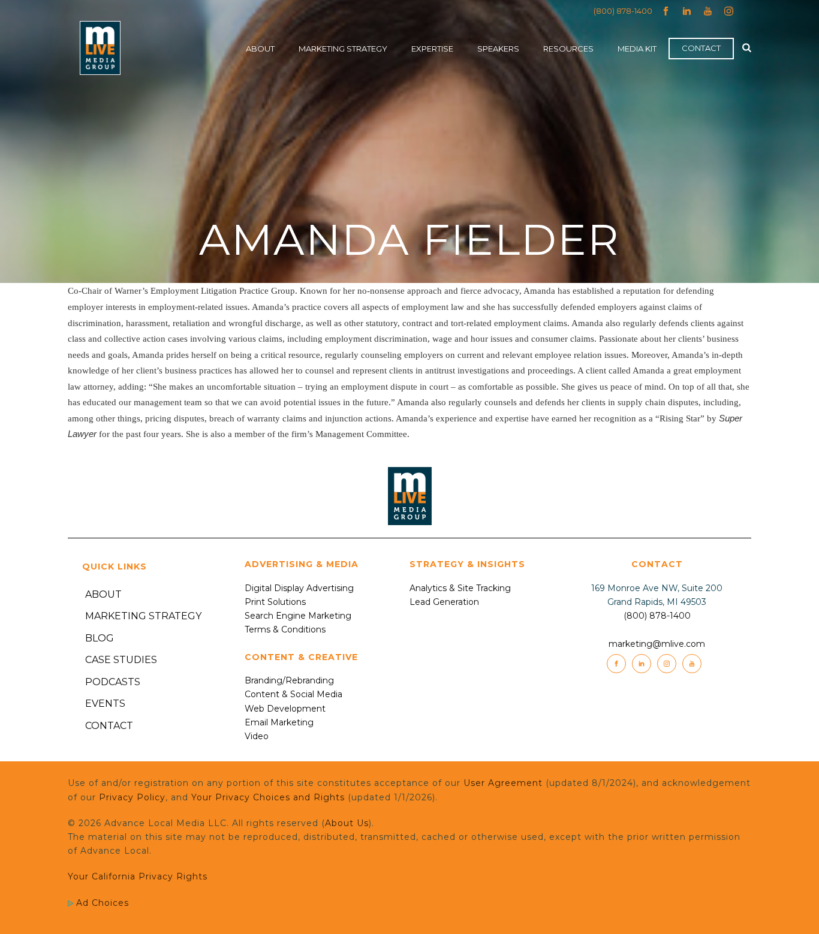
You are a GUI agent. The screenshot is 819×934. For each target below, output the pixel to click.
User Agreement (503, 783)
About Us (347, 823)
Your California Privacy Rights (137, 876)
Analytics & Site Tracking (460, 588)
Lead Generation (444, 601)
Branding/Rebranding (289, 680)
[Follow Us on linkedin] (641, 663)
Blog (99, 638)
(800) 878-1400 (623, 11)
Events (105, 703)
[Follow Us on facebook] (616, 663)
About (260, 48)
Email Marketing (279, 722)
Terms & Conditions (285, 629)
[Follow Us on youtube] (691, 663)
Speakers (498, 48)
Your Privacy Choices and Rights (268, 797)
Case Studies (121, 659)
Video (257, 736)
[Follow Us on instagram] (666, 663)
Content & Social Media (293, 694)
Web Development (285, 708)
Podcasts (112, 682)
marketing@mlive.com (657, 643)
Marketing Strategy (343, 48)
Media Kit (637, 48)
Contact (701, 48)
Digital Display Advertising (299, 588)
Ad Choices (101, 902)
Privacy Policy (132, 797)
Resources (568, 48)
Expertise (432, 48)
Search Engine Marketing (298, 615)
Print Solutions (275, 601)
